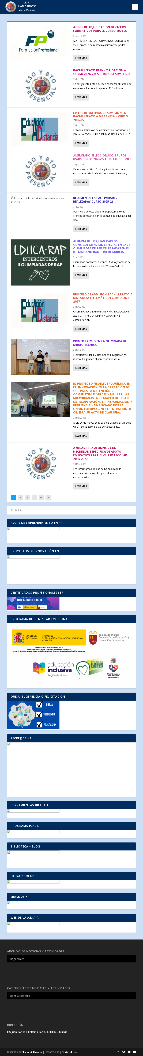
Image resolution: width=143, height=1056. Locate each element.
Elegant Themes (32, 1052)
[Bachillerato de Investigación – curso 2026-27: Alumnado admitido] (40, 86)
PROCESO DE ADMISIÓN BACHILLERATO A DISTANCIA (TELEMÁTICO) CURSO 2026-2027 (102, 298)
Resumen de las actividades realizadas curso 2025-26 (95, 199)
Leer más (81, 58)
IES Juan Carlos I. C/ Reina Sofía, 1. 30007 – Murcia (37, 1032)
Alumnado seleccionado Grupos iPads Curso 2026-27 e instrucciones (102, 157)
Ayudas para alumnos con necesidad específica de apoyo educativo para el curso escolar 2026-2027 (100, 453)
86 (41, 497)
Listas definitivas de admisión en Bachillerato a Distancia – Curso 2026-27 (100, 116)
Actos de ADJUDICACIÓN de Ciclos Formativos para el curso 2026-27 (100, 29)
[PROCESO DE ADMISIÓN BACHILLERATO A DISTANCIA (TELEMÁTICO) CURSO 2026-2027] (40, 310)
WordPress (71, 1052)
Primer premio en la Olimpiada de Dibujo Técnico (99, 343)
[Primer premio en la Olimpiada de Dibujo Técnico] (40, 357)
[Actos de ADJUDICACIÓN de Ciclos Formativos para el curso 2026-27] (40, 43)
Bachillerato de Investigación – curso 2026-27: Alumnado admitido (101, 72)
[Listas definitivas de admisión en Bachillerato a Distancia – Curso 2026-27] (40, 128)
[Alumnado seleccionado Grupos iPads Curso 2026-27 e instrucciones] (40, 171)
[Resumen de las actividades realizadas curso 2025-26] (40, 200)
